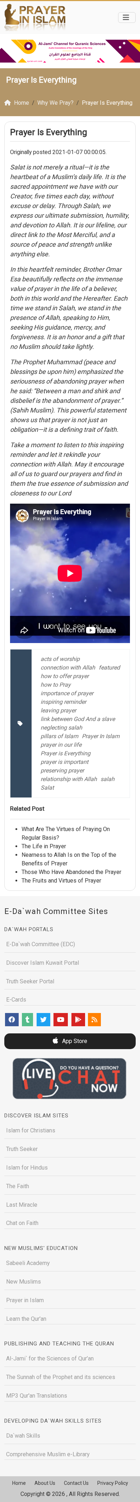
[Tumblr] (27, 1019)
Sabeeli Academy (28, 1263)
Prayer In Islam (101, 736)
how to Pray (56, 684)
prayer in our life (61, 744)
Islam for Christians (30, 1130)
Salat (47, 787)
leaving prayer (58, 710)
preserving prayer (62, 770)
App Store (74, 1041)
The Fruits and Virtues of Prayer (61, 880)
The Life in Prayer (44, 846)
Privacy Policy (112, 1483)
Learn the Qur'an (26, 1318)
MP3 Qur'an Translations (36, 1395)
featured (109, 667)
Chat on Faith (22, 1223)
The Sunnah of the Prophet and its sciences (60, 1377)
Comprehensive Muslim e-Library (48, 1454)
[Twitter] (43, 1019)
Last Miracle (21, 1204)
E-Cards (16, 999)
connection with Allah (68, 667)
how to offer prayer (65, 676)
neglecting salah (61, 727)
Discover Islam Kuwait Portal (42, 962)
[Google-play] (78, 1019)
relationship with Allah (69, 779)
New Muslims (23, 1281)
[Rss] (94, 1019)
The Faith (17, 1186)
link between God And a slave (78, 719)
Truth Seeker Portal (30, 981)
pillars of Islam (59, 736)
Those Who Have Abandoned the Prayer (71, 872)
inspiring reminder (63, 701)
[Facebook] (12, 1019)
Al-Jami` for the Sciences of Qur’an (50, 1358)
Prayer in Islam (25, 1300)
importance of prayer (67, 693)
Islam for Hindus (27, 1167)
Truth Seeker (22, 1149)
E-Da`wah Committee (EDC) (40, 944)
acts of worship (60, 659)
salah (108, 779)
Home (19, 1483)
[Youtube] (60, 1019)
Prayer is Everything (65, 753)
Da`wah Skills (23, 1435)
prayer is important (64, 762)
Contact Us (76, 1483)
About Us (44, 1483)
